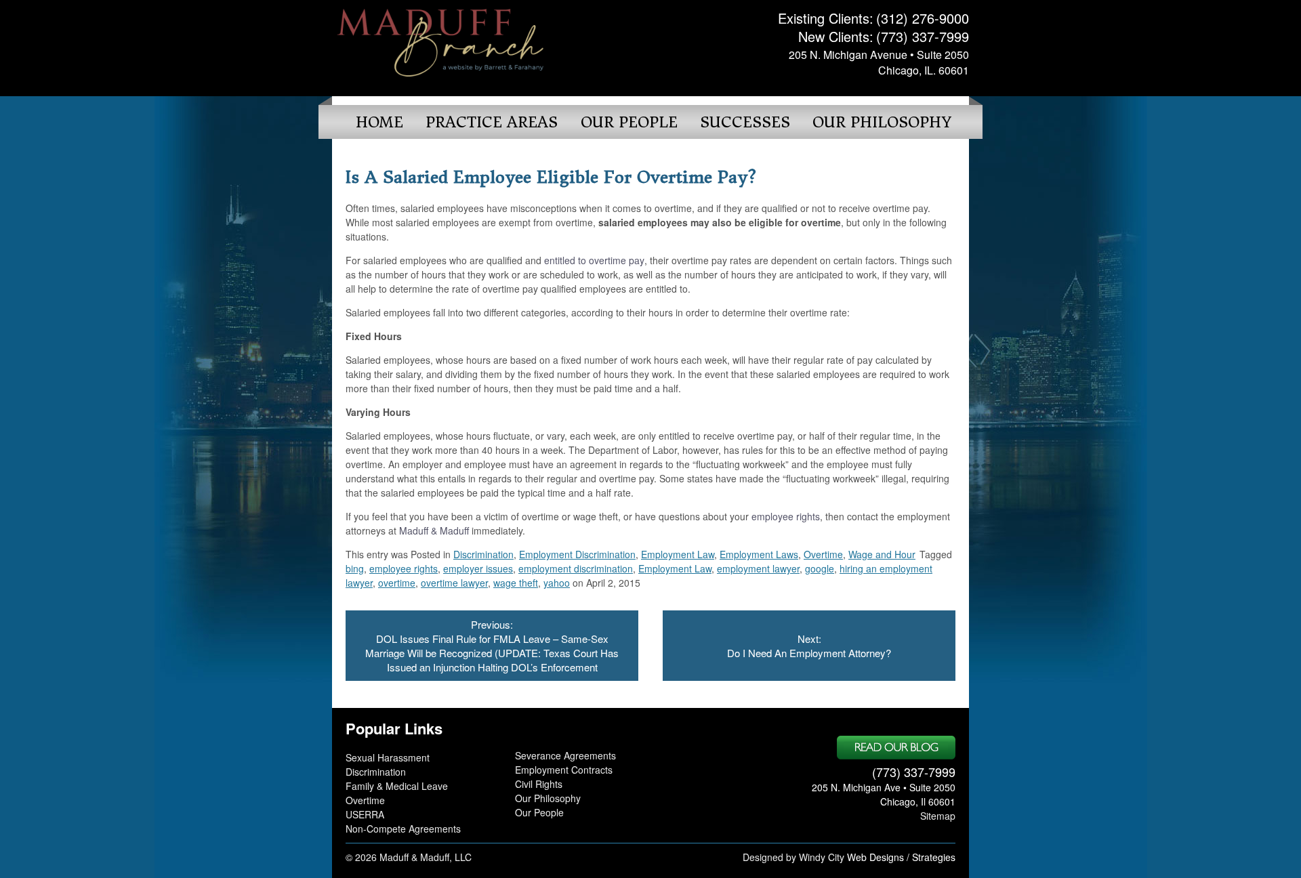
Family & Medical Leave (397, 786)
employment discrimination (575, 568)
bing (355, 568)
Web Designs (875, 857)
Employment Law (677, 554)
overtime (396, 582)
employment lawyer (758, 568)
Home (379, 122)
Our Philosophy (881, 122)
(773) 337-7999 (922, 36)
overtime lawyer (454, 582)
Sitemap (937, 815)
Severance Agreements (565, 755)
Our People (629, 122)
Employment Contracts (564, 769)
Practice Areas (492, 122)
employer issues (478, 568)
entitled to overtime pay (594, 260)
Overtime (823, 554)
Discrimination (483, 554)
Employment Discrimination (577, 554)
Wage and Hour (881, 554)
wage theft (515, 582)
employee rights (785, 516)
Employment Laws (759, 554)
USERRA (365, 814)
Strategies (933, 857)
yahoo (556, 582)
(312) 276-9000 (922, 18)
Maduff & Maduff (434, 530)
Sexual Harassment (388, 757)
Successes (745, 122)
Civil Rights (538, 784)
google (819, 568)
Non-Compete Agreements (403, 828)
